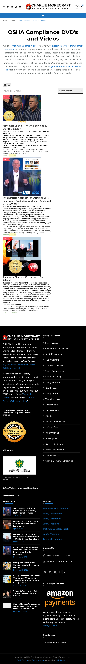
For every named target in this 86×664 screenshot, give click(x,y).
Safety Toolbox (52, 382)
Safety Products (53, 393)
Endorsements (52, 410)
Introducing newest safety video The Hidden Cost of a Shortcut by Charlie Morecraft (26, 550)
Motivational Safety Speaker (56, 529)
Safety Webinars (51, 534)
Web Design (22, 660)
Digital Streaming (53, 354)
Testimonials (51, 404)
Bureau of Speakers (54, 449)
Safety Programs (51, 523)
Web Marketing (38, 660)
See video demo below (12, 304)
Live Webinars (52, 359)
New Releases (32, 226)
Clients (48, 416)
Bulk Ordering (52, 432)
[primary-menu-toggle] (43, 15)
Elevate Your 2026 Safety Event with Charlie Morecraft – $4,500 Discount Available (26, 536)
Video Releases (52, 455)
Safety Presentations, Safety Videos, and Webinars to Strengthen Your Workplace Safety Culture (26, 579)
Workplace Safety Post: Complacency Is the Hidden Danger (26, 565)
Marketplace (51, 438)
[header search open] (77, 7)
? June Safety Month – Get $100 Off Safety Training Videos (25, 593)
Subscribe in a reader (55, 642)
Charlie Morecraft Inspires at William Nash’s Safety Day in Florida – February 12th (26, 606)
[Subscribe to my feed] (43, 642)
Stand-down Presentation (55, 508)
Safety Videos (25, 149)
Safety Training (25, 232)
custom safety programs (64, 45)
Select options (22, 105)
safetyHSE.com (50, 625)
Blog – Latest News (54, 444)
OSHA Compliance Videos (57, 348)
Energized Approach (16, 228)
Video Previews (52, 399)
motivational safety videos (25, 45)
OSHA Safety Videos (42, 230)
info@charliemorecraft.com (59, 561)
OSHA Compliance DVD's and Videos (27, 151)
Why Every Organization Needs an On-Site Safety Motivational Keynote (24, 510)
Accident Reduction (15, 308)
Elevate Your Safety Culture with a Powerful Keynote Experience (26, 523)
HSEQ (32, 228)
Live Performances (54, 365)
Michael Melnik (41, 228)
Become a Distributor (55, 421)
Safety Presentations (55, 371)
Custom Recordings (52, 539)
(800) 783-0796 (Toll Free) (58, 555)
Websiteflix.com (62, 660)
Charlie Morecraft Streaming (59, 460)
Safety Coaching (53, 376)
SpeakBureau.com (11, 495)
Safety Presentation (52, 513)
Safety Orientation (10, 232)
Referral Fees (51, 427)
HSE (27, 228)
